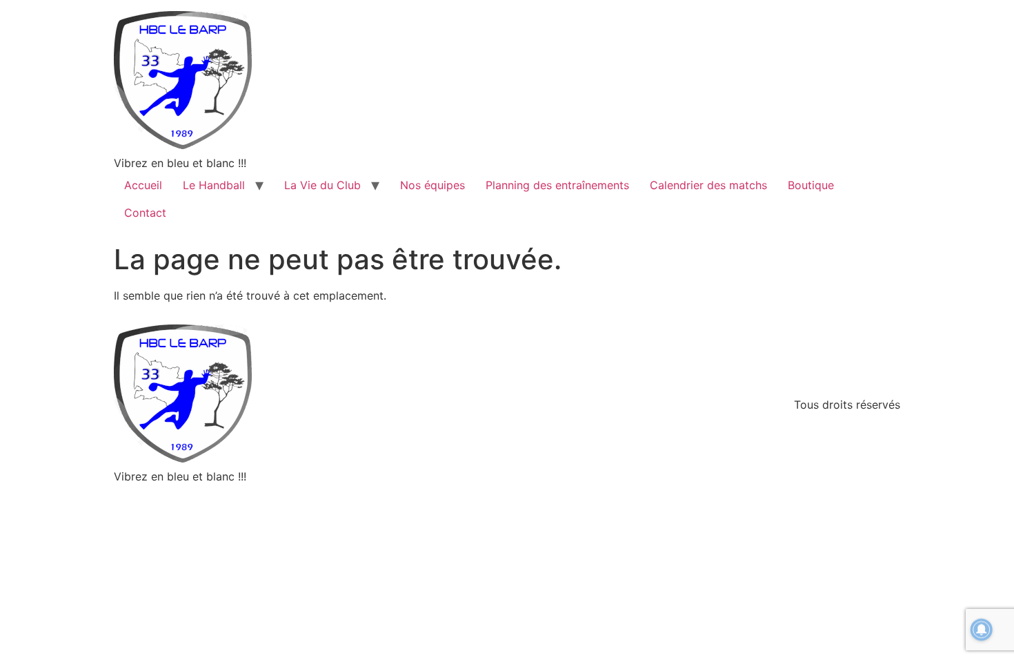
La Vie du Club (322, 185)
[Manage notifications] (982, 630)
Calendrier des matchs (708, 185)
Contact (145, 213)
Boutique (811, 185)
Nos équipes (432, 185)
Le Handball (214, 185)
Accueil (143, 185)
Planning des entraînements (557, 185)
